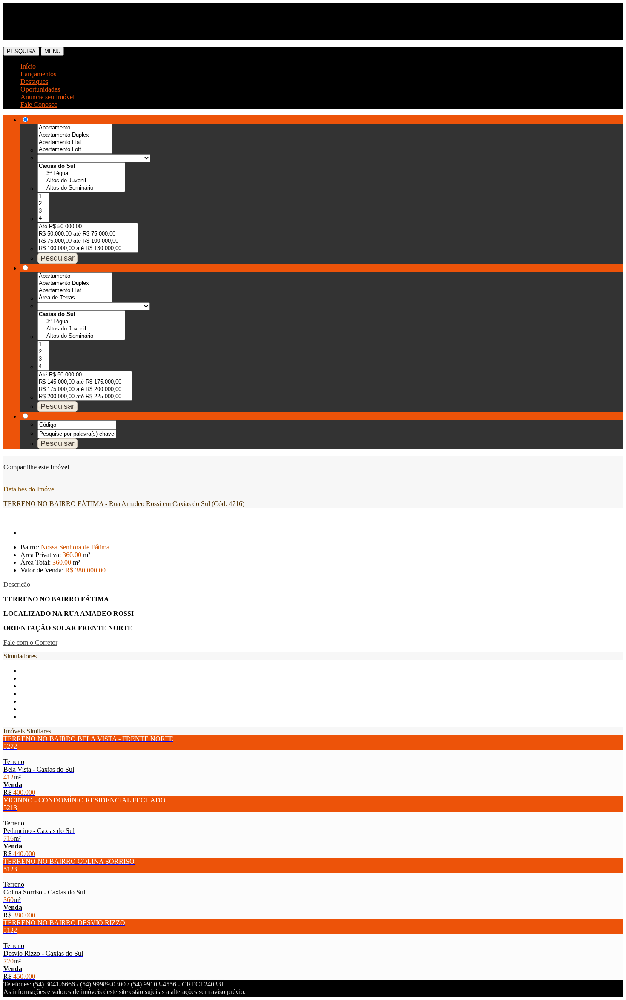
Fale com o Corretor (30, 642)
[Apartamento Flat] (75, 142)
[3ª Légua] (81, 173)
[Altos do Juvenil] (81, 180)
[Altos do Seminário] (81, 188)
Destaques (34, 81)
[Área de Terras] (75, 298)
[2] (43, 203)
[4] (43, 218)
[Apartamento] (75, 128)
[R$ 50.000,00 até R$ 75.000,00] (88, 234)
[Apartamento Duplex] (75, 135)
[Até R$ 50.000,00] (88, 226)
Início (28, 66)
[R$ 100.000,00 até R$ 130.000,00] (88, 248)
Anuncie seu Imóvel (47, 97)
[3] (43, 211)
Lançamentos (38, 74)
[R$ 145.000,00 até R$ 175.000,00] (85, 382)
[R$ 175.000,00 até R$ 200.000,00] (85, 389)
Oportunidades (40, 89)
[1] (43, 196)
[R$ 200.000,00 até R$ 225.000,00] (85, 396)
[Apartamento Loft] (75, 149)
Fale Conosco (38, 104)
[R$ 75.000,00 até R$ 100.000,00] (88, 241)
